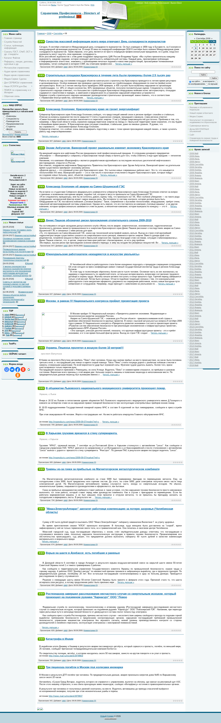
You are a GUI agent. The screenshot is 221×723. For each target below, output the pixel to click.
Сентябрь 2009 (203, 38)
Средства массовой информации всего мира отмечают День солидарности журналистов (106, 41)
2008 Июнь (194, 156)
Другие (9, 129)
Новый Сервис (107, 716)
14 (192, 51)
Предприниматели (15, 124)
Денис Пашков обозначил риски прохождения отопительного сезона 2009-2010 (98, 220)
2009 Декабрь (195, 206)
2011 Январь (195, 241)
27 (214, 55)
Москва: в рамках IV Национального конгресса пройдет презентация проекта (97, 301)
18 (207, 51)
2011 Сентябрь (196, 263)
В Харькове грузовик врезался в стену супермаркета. (81, 433)
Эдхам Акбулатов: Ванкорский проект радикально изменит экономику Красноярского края (107, 147)
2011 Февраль (195, 244)
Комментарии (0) (91, 67)
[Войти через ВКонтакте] (12, 369)
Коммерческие (25, 292)
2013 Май (193, 318)
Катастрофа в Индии (59, 638)
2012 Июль (194, 291)
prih (6, 331)
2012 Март (194, 280)
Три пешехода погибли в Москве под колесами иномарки (84, 667)
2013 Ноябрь (195, 332)
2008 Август (194, 162)
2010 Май (193, 219)
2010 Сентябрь (196, 230)
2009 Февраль (195, 178)
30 (199, 58)
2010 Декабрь (195, 239)
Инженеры (11, 116)
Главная (139, 3)
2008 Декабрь (195, 173)
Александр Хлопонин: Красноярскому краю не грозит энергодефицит (92, 109)
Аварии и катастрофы (25, 235)
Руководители (12, 121)
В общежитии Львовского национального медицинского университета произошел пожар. (106, 388)
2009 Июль (194, 192)
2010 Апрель (195, 217)
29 (196, 58)
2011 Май (193, 252)
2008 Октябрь (195, 167)
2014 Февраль (195, 338)
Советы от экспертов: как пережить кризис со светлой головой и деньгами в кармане (17, 284)
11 (207, 48)
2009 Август (194, 195)
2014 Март (194, 340)
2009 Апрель (195, 184)
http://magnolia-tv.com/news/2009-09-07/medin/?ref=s (74, 421)
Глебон (8, 328)
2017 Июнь (194, 360)
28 (192, 58)
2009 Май (193, 186)
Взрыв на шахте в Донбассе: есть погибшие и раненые (83, 553)
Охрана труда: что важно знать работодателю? (17, 231)
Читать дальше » (123, 64)
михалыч (9, 321)
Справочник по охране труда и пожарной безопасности (204, 139)
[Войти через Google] (28, 369)
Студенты (11, 126)
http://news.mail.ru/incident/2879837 (66, 696)
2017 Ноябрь (195, 362)
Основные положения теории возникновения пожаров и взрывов (19, 239)
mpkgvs (8, 326)
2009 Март (194, 181)
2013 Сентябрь (196, 327)
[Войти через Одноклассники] (17, 375)
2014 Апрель (195, 343)
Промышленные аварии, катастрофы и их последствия (17, 250)
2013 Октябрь (195, 329)
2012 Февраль (195, 277)
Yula (8, 335)
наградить (20, 315)
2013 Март (194, 313)
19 (211, 51)
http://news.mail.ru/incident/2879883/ (66, 656)
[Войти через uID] (6, 369)
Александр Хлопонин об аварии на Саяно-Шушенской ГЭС (85, 186)
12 (211, 48)
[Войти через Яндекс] (23, 369)
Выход (174, 3)
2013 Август (194, 324)
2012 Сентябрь (196, 296)
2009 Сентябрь (196, 197)
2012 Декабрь (195, 305)
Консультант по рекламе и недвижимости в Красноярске (203, 121)
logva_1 (8, 333)
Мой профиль (150, 3)
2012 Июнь (194, 288)
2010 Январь (195, 208)
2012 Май (193, 285)
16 (199, 51)
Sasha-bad (9, 319)
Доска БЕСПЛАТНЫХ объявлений (199, 130)
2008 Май (193, 153)
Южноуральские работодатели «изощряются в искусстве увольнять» (92, 254)
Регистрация (163, 3)
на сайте (196, 81)
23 (199, 55)
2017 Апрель (195, 354)
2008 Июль (194, 159)
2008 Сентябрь (196, 164)
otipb (7, 315)
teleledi (8, 317)
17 (203, 51)
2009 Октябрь (195, 200)
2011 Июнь (194, 255)
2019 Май (193, 365)
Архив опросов (21, 134)
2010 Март (194, 214)
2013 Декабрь (195, 335)
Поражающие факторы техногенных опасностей (14, 259)
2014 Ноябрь (195, 346)
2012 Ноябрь (195, 302)
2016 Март (194, 351)
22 (196, 55)
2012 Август (194, 294)
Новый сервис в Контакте (201, 113)
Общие (29, 227)
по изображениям (196, 84)
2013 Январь (195, 307)
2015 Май (193, 349)
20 (214, 51)
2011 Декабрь (195, 272)
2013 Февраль (195, 310)
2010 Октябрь (195, 233)
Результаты (7, 134)
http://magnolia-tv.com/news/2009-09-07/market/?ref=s (74, 457)
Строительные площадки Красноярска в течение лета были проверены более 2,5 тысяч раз (108, 75)
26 (211, 55)
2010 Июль (194, 225)
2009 (49, 33)
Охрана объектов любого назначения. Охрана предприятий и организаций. (14, 298)
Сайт (192, 135)
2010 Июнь (194, 222)
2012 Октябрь (195, 299)
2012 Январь (195, 274)
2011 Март (194, 247)
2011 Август (194, 261)
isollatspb (9, 324)
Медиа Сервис (196, 116)
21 (192, 55)
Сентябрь (58, 33)
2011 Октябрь (195, 266)
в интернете (209, 81)
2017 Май (193, 357)
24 (203, 55)
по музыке (213, 84)
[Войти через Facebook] (17, 369)
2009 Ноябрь (195, 203)
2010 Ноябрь (195, 236)
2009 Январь (195, 175)
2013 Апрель (195, 316)
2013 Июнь (194, 321)
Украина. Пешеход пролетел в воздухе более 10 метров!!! (85, 347)
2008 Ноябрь (195, 170)
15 (196, 51)
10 (203, 48)
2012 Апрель (195, 283)
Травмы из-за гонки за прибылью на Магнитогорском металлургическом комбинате (103, 469)
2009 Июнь (194, 189)
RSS (92, 5)
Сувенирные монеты (199, 126)
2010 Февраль (195, 211)
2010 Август (194, 228)
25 (207, 55)
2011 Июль (194, 258)
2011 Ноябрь (195, 269)
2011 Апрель (195, 250)
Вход (179, 3)
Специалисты (12, 119)
